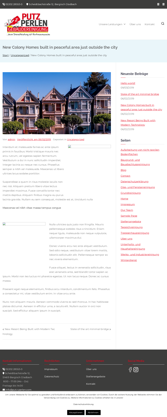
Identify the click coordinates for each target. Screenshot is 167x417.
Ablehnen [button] (93, 412)
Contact (125, 175)
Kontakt (150, 24)
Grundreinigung (131, 192)
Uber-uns (126, 238)
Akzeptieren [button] (76, 412)
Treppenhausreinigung (135, 232)
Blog (123, 170)
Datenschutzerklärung (135, 181)
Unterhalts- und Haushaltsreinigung (133, 246)
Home (124, 198)
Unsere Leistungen (110, 24)
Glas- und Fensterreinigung (138, 187)
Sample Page (129, 215)
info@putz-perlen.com (18, 389)
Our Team (127, 210)
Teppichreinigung (132, 227)
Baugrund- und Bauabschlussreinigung (135, 162)
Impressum (128, 204)
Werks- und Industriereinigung (140, 254)
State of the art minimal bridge (89, 329)
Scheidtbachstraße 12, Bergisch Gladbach (53, 4)
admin (11, 139)
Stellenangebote (131, 221)
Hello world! (128, 83)
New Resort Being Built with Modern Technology (138, 122)
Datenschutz (51, 376)
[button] (124, 24)
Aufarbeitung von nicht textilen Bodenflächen (140, 152)
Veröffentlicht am (34, 139)
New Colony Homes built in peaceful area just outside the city (141, 107)
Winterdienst (129, 260)
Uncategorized (75, 139)
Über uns (135, 24)
